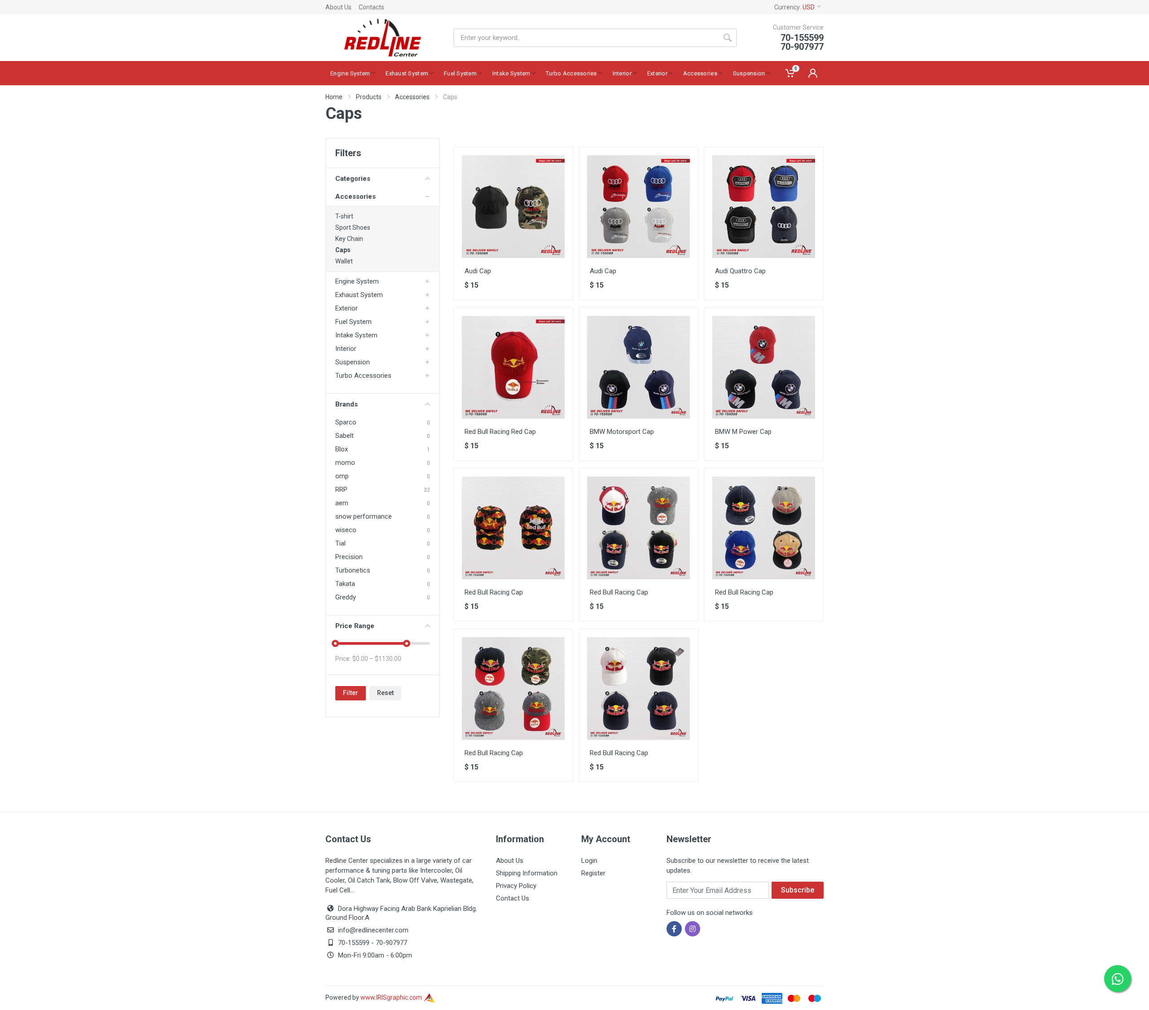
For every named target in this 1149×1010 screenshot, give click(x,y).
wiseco (345, 530)
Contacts (371, 7)
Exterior (346, 308)
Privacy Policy (516, 886)
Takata (345, 584)
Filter (350, 692)
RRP (341, 489)
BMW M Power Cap (743, 432)
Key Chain (349, 238)
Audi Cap (478, 271)
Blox (341, 449)
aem (341, 503)
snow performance (363, 516)
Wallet (344, 261)
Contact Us (512, 898)
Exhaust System (359, 295)
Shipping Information (526, 873)
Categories (352, 179)
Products (369, 97)
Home (333, 97)
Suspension (352, 362)
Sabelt (344, 436)
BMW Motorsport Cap (622, 432)
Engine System (357, 281)
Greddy (345, 597)
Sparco (345, 422)
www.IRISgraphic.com (391, 997)
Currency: (794, 7)
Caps (343, 250)
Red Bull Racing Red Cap (500, 432)
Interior (345, 349)
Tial (340, 543)
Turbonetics (352, 570)
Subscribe (797, 890)
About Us (338, 7)
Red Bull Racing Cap (494, 592)
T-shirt (344, 216)
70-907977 (391, 943)
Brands (346, 404)
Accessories (412, 97)
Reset (385, 692)
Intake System (356, 335)
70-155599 (353, 943)
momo (345, 463)
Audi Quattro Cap (740, 271)
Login (589, 861)
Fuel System (353, 322)
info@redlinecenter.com (373, 930)
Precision (349, 557)
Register (593, 873)
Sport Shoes (352, 227)
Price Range (354, 626)
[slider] (335, 643)
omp (342, 476)
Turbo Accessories (363, 376)
